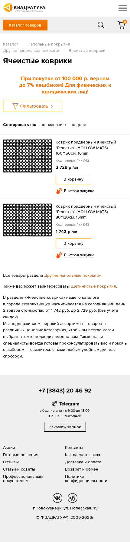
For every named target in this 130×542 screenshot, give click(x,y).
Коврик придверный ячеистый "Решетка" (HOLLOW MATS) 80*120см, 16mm (86, 211)
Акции (9, 447)
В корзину (73, 179)
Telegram (69, 403)
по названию (53, 124)
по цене (78, 124)
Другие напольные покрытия (73, 275)
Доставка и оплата (83, 461)
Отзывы (11, 461)
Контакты (74, 447)
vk (57, 498)
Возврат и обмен (81, 469)
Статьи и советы (19, 469)
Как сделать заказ (82, 454)
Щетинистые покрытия (93, 286)
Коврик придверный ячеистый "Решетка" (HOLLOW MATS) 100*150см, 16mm (86, 147)
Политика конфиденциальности (86, 478)
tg (72, 498)
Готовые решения (20, 454)
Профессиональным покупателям (23, 478)
